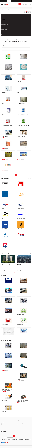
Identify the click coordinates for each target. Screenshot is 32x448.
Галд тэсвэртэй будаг (5, 324)
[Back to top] (29, 443)
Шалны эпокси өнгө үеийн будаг (21, 334)
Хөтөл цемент (4, 147)
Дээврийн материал (4, 39)
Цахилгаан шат (4, 411)
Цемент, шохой (14, 41)
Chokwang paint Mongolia (20, 238)
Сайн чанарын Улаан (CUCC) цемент (22, 147)
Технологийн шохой (20, 70)
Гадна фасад (25, 41)
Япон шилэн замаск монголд (21, 103)
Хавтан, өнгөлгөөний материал (26, 39)
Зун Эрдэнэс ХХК (19, 228)
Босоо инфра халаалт (20, 348)
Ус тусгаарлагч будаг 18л (20, 314)
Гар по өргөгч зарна (4, 400)
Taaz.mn (3, 218)
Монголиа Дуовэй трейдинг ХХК (21, 218)
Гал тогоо (18, 379)
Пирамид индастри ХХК (20, 208)
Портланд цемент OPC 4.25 (21, 136)
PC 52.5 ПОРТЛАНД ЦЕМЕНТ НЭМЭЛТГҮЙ (7, 125)
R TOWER (3, 264)
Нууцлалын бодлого (3, 424)
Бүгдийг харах (29, 178)
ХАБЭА (2, 31)
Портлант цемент (4, 103)
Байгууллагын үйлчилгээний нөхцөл (24, 439)
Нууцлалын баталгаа (15, 439)
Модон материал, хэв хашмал (12, 39)
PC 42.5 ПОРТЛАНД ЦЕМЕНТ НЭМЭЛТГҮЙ (23, 125)
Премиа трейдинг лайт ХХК (5, 228)
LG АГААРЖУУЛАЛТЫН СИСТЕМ (6, 348)
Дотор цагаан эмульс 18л (20, 324)
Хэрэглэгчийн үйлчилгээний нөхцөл (6, 439)
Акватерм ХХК (4, 208)
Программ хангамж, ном (4, 29)
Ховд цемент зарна (4, 81)
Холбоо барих (3, 425)
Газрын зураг (29, 12)
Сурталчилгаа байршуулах (4, 423)
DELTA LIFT (3, 238)
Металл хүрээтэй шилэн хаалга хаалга (7, 369)
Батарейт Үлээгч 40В (20, 369)
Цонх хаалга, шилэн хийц (8, 41)
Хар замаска (3, 114)
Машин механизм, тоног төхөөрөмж (5, 26)
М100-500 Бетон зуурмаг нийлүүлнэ (7, 304)
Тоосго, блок (19, 39)
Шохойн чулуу (4, 70)
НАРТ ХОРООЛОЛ (20, 264)
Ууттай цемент (19, 92)
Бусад (2, 34)
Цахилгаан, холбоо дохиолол (4, 24)
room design (19, 304)
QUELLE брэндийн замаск (5, 136)
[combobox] (8, 434)
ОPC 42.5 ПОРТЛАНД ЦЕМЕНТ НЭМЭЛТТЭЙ (23, 114)
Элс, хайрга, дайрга (20, 41)
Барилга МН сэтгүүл (19, 424)
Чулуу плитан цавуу (4, 92)
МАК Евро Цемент (19, 81)
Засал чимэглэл (3, 19)
